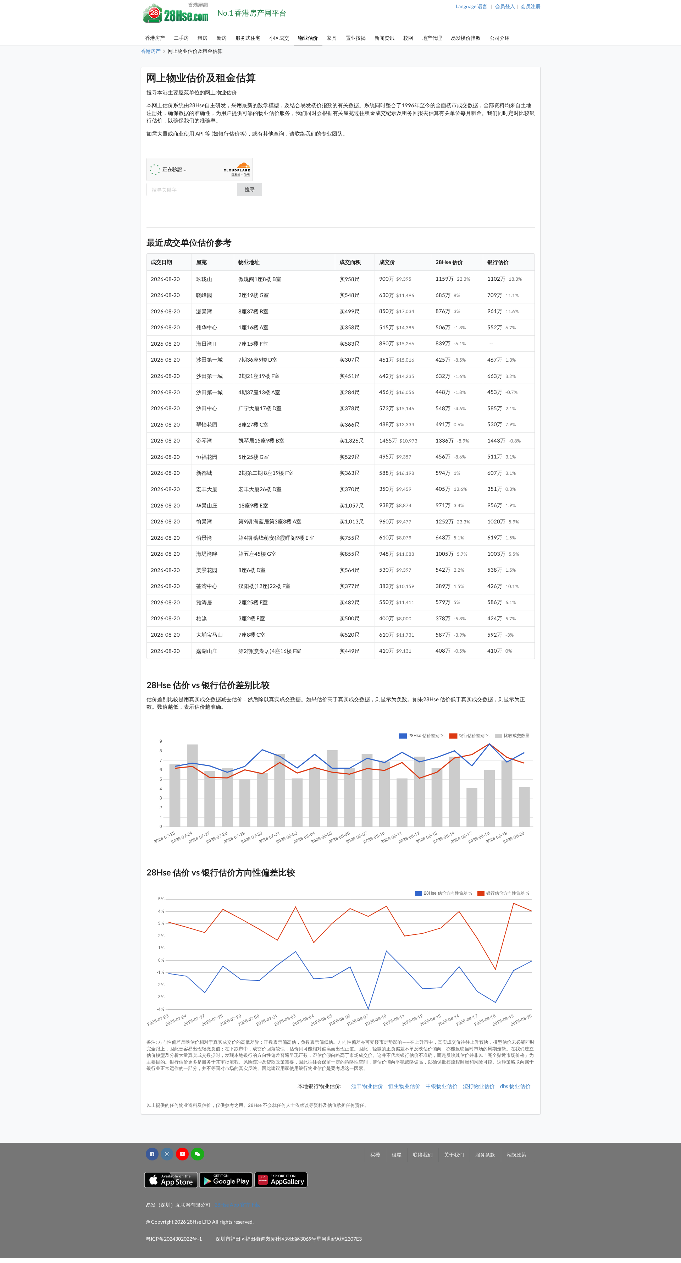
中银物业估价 (442, 1086)
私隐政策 (516, 1155)
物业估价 (308, 38)
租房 (202, 38)
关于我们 (454, 1155)
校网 (408, 38)
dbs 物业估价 (515, 1086)
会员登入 (505, 6)
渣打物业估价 (479, 1086)
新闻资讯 (384, 38)
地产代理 (432, 38)
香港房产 (155, 38)
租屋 (397, 1155)
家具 (332, 38)
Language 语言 (471, 6)
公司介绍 (500, 38)
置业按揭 (356, 38)
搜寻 (250, 189)
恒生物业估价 (404, 1086)
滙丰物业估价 (367, 1086)
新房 (222, 38)
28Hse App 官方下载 (237, 1205)
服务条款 (485, 1155)
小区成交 (279, 38)
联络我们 (423, 1155)
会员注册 (531, 6)
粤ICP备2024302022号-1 (174, 1239)
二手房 (181, 38)
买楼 (375, 1155)
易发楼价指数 (466, 38)
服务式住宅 (248, 38)
